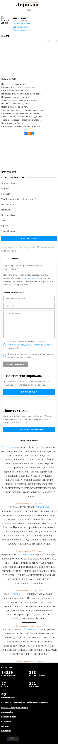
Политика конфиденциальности (14, 708)
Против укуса (7, 204)
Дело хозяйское (9, 215)
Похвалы (5, 209)
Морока (5, 188)
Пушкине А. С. (32, 629)
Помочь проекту (29, 392)
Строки (4, 225)
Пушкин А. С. (41, 507)
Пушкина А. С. (18, 594)
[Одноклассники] (29, 133)
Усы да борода (8, 231)
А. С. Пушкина (26, 554)
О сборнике (6, 721)
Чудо (3, 220)
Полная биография (22, 23)
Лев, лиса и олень (9, 183)
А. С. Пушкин (9, 447)
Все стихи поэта (20, 26)
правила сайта (34, 278)
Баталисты (6, 193)
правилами (46, 344)
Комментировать (15, 364)
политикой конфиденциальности (23, 344)
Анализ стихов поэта (22, 30)
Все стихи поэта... (29, 238)
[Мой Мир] (32, 133)
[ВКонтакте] (25, 133)
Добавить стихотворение (31, 429)
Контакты (5, 726)
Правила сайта (7, 712)
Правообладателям (9, 717)
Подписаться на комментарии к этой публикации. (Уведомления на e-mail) (30, 356)
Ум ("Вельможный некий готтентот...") (18, 199)
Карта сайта (6, 731)
